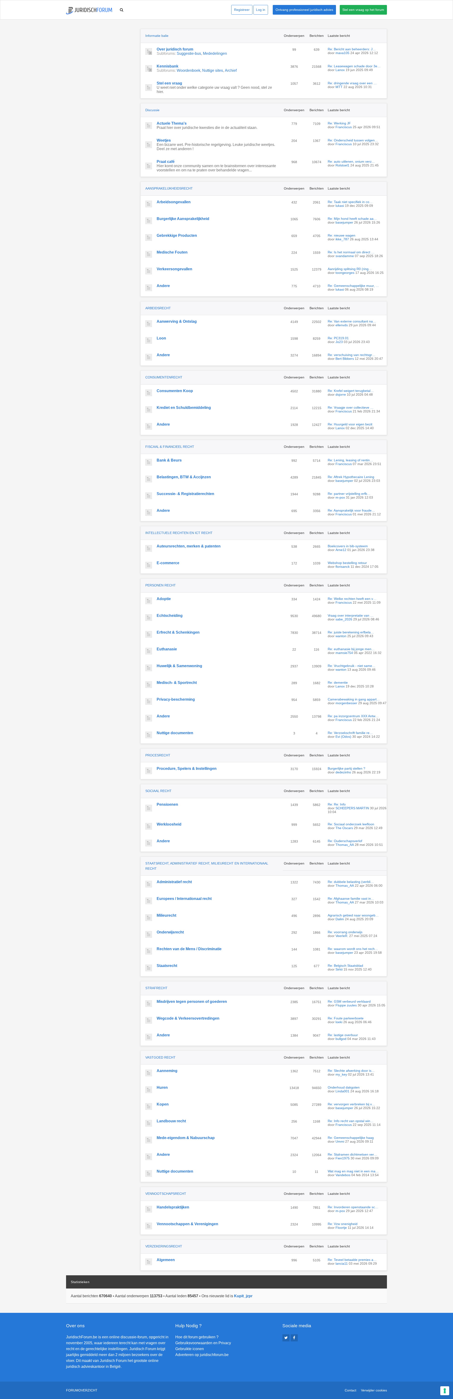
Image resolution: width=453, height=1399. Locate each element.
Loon (161, 338)
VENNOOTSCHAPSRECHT (165, 1194)
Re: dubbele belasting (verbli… (351, 882)
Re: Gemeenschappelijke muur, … (353, 286)
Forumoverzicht (81, 1390)
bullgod (341, 1039)
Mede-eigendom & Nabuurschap (186, 1138)
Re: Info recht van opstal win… (350, 1121)
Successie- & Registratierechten (185, 494)
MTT (339, 87)
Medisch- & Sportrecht (177, 683)
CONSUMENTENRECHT (163, 377)
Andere (163, 286)
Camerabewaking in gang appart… (354, 699)
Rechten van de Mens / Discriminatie (189, 949)
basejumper (344, 222)
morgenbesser (346, 703)
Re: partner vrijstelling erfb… (349, 494)
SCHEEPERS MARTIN (352, 808)
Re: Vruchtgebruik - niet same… (351, 666)
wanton (341, 636)
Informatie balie (156, 36)
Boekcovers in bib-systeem (348, 546)
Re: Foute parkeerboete (346, 1018)
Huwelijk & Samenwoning (179, 666)
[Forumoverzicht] (89, 10)
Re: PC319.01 (338, 338)
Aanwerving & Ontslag (177, 321)
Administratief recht (174, 882)
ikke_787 (342, 239)
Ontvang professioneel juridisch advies (304, 10)
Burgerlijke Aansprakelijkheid (183, 219)
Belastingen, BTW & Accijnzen (184, 477)
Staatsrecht (167, 966)
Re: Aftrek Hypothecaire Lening (351, 477)
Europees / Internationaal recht (184, 899)
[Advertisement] (101, 58)
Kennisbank (167, 66)
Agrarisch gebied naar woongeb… (353, 915)
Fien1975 (343, 1158)
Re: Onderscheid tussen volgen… (353, 140)
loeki (339, 1022)
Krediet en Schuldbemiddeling (184, 408)
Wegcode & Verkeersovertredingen (188, 1018)
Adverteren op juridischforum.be (202, 1355)
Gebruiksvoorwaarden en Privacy (203, 1343)
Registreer (242, 10)
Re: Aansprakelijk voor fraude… (351, 510)
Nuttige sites (212, 70)
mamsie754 (344, 653)
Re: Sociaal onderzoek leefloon (351, 824)
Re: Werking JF (339, 123)
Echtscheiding (170, 616)
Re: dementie (338, 682)
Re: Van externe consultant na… (352, 321)
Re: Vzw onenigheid (342, 1224)
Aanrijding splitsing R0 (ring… (350, 269)
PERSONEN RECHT (160, 585)
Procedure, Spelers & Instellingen (187, 769)
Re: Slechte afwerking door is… (351, 1071)
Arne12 (341, 550)
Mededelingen (215, 53)
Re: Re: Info (337, 804)
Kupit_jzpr (243, 1296)
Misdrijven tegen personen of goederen (192, 1002)
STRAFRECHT (156, 988)
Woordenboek (188, 70)
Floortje (341, 1227)
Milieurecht (166, 915)
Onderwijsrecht (170, 932)
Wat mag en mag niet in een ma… (353, 1171)
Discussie (152, 110)
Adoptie (164, 599)
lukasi (340, 206)
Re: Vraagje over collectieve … (350, 407)
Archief (231, 70)
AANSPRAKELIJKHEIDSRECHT (169, 188)
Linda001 (342, 1091)
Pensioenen (167, 804)
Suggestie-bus (189, 53)
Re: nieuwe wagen (341, 235)
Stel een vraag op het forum (363, 10)
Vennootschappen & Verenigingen (187, 1224)
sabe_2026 (344, 619)
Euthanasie (167, 649)
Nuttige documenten (175, 733)
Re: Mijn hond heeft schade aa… (352, 218)
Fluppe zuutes (346, 1005)
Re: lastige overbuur (343, 1035)
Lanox (340, 70)
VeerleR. (342, 936)
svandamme (345, 256)
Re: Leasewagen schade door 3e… (354, 66)
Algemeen (166, 1260)
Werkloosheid (169, 824)
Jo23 (339, 342)
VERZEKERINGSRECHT (163, 1246)
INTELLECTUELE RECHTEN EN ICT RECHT (179, 533)
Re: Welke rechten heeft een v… (352, 599)
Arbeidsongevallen (174, 202)
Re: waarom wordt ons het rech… (353, 949)
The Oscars (344, 828)
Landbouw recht (171, 1121)
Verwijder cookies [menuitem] (374, 1390)
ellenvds (342, 325)
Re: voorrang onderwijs (345, 932)
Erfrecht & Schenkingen (178, 632)
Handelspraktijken (173, 1207)
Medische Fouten (172, 252)
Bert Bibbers (345, 358)
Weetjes (164, 140)
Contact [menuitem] (350, 1390)
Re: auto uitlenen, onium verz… (351, 161)
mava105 (342, 53)
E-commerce (168, 563)
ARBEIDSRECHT (158, 308)
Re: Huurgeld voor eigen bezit (350, 424)
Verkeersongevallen (174, 269)
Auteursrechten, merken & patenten (189, 546)
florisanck (343, 566)
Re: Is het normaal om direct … (351, 252)
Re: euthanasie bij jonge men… (351, 649)
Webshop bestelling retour (347, 563)
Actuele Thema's (172, 123)
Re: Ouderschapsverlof (345, 841)
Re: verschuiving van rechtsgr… (351, 355)
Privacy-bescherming (176, 699)
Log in (260, 10)
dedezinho (343, 772)
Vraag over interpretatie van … (350, 615)
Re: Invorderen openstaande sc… (353, 1207)
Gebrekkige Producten (177, 235)
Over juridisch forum (175, 49)
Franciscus (344, 127)
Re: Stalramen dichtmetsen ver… (352, 1154)
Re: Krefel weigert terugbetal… (351, 391)
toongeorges (345, 273)
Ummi (340, 1141)
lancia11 (342, 1263)
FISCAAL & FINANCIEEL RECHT (169, 447)
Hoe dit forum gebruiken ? (196, 1337)
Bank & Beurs (169, 460)
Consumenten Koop (175, 391)
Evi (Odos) (343, 736)
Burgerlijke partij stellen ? (346, 768)
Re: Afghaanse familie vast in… (351, 898)
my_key (341, 1074)
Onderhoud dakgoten (344, 1087)
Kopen (163, 1104)
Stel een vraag (169, 83)
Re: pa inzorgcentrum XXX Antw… (353, 716)
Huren (162, 1087)
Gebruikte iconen (189, 1349)
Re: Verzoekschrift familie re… (350, 733)
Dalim (340, 919)
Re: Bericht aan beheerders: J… (352, 49)
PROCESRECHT (157, 755)
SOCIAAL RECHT (158, 791)
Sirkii (339, 969)
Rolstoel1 (342, 165)
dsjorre (341, 394)
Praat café (166, 162)
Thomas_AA (345, 845)
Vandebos (343, 1175)
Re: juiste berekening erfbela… (351, 632)
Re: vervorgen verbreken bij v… (351, 1104)
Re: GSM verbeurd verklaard (349, 1001)
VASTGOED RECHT (160, 1057)
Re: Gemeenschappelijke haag (351, 1138)
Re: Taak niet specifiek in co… (350, 202)
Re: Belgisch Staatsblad (345, 965)
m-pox (340, 497)
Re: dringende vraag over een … (352, 83)
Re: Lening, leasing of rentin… (350, 460)
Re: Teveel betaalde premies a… (352, 1260)
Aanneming (167, 1071)
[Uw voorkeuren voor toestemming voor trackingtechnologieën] (444, 1390)
